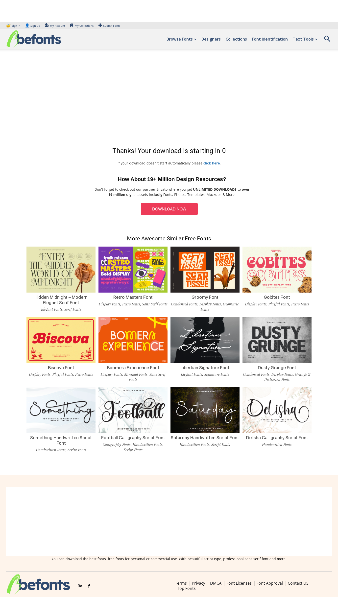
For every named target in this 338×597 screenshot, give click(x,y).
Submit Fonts (111, 25)
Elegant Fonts (51, 309)
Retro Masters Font (133, 297)
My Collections (84, 25)
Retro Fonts (131, 303)
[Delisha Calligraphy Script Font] (277, 410)
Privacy (198, 583)
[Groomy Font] (205, 270)
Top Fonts (186, 588)
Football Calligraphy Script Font (133, 437)
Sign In (13, 25)
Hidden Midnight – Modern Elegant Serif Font (61, 300)
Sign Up (32, 25)
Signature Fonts (216, 374)
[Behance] (80, 586)
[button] (327, 40)
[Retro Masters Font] (133, 270)
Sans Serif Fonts (155, 303)
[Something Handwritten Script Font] (61, 410)
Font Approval (270, 583)
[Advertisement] (169, 99)
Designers (211, 39)
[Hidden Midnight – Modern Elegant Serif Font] (61, 270)
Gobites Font (277, 297)
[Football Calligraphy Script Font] (133, 410)
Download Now (169, 209)
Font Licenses (239, 583)
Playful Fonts (278, 303)
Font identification (270, 39)
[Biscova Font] (61, 340)
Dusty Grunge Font (277, 367)
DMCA (215, 583)
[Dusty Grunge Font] (277, 340)
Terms (181, 583)
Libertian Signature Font (204, 367)
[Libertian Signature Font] (205, 340)
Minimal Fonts (135, 374)
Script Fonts (77, 449)
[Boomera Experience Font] (133, 340)
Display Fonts (109, 303)
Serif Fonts (72, 309)
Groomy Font (205, 297)
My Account (57, 25)
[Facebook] (89, 586)
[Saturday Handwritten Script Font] (205, 410)
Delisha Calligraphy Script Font (277, 437)
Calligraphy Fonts (117, 444)
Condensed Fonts (184, 303)
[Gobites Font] (277, 270)
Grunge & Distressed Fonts (287, 377)
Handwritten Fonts (51, 449)
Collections (236, 39)
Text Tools (303, 39)
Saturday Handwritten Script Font (205, 437)
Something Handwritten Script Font (61, 440)
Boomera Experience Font (133, 367)
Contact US (298, 583)
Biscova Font (61, 367)
